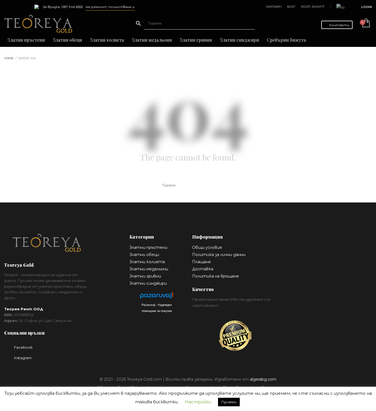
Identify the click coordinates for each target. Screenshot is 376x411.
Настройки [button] (198, 401)
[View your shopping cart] (365, 23)
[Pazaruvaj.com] (156, 296)
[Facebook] (8, 7)
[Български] (340, 6)
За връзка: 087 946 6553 (63, 7)
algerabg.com (263, 379)
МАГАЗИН (274, 7)
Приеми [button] (228, 402)
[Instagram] (16, 7)
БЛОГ (291, 7)
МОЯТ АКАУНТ (313, 7)
